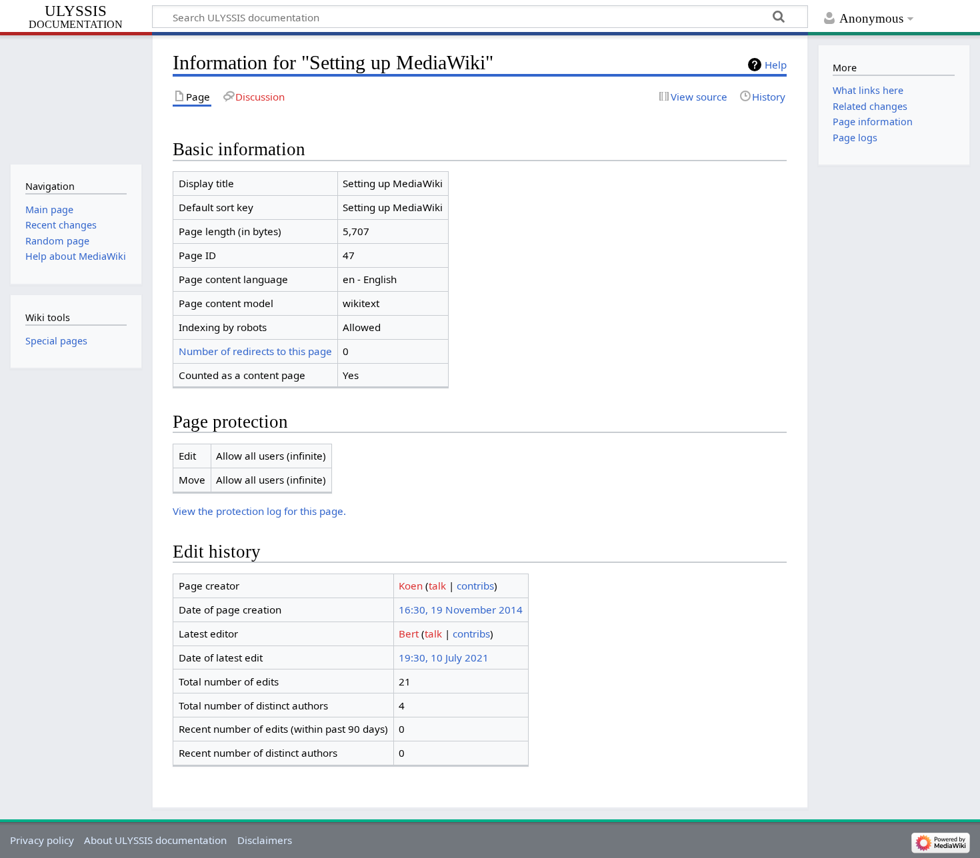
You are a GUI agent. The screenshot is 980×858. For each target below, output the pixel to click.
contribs (475, 585)
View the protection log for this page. (259, 511)
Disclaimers (264, 840)
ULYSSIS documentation (76, 17)
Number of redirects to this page (255, 351)
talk (437, 585)
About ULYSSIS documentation (155, 840)
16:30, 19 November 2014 (461, 609)
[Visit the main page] (75, 98)
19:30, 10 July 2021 (444, 657)
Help (776, 64)
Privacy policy (42, 840)
